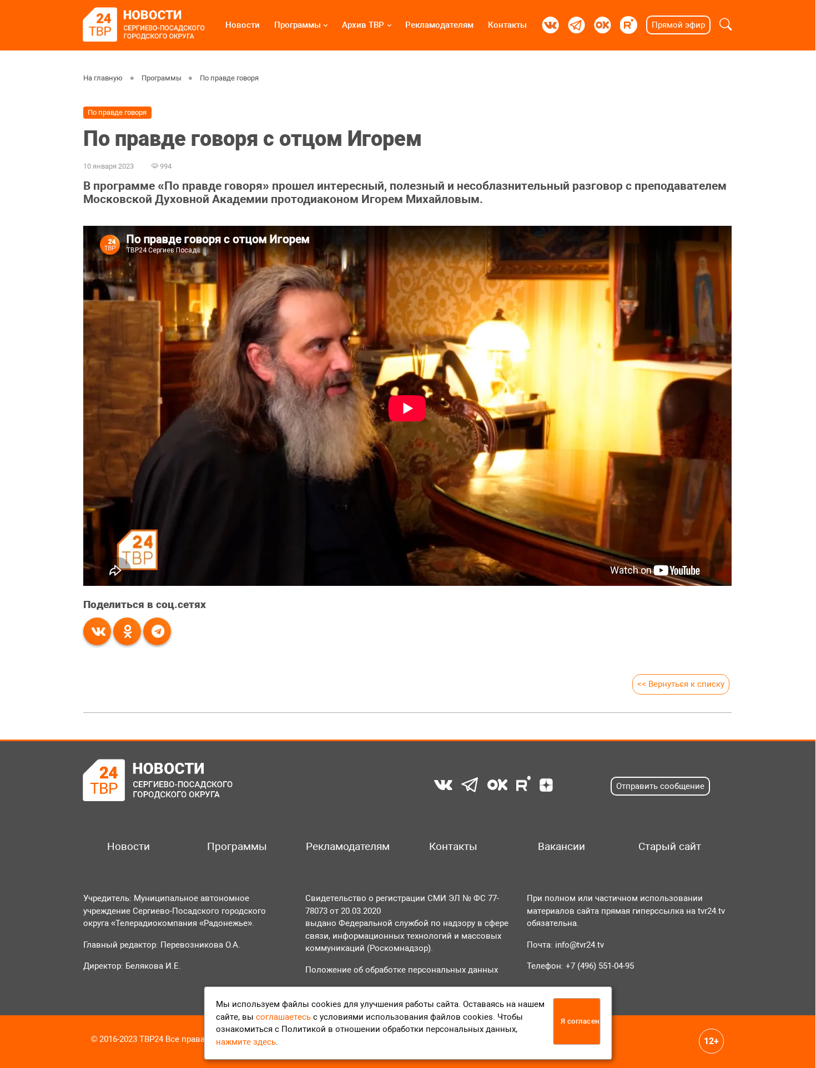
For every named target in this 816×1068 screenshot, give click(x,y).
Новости (242, 25)
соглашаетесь (283, 1017)
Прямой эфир (678, 25)
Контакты (507, 25)
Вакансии (561, 847)
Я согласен (580, 1021)
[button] (725, 25)
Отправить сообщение (660, 786)
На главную (103, 78)
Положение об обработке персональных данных (401, 970)
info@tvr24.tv (579, 945)
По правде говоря (229, 78)
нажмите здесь (246, 1042)
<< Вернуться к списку (680, 684)
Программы (297, 25)
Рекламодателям (439, 25)
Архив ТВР (363, 25)
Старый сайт (669, 847)
